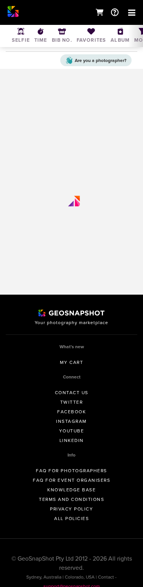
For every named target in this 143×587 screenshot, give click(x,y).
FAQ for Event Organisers (71, 480)
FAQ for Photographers (71, 470)
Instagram (71, 421)
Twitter (71, 402)
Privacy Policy (71, 508)
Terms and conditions (71, 499)
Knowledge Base (71, 489)
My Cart (72, 362)
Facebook (71, 411)
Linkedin (71, 440)
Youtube (71, 430)
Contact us (71, 392)
